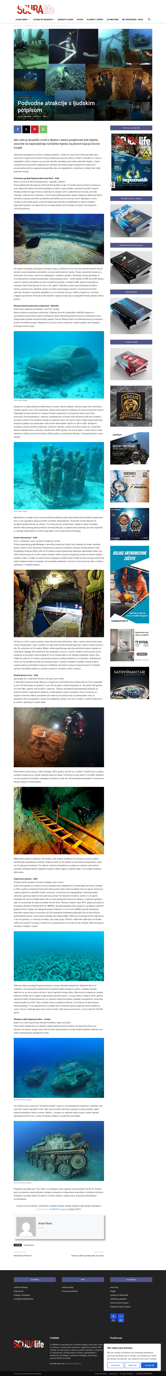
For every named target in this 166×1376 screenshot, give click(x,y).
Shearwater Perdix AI (23, 1256)
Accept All (149, 1365)
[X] (26, 129)
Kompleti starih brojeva (120, 1306)
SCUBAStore (113, 19)
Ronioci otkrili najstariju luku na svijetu (88, 1256)
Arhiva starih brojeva (119, 1303)
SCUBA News (21, 19)
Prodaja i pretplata (22, 1295)
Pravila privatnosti (70, 1291)
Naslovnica (18, 26)
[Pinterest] (35, 129)
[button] (149, 19)
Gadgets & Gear (65, 19)
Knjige (113, 1291)
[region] (132, 1357)
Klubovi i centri (95, 19)
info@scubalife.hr (73, 1363)
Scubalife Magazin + (43, 19)
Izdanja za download (119, 1295)
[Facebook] (18, 129)
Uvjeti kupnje (67, 1287)
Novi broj (114, 1287)
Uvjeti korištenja (21, 1287)
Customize (115, 1365)
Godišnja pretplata (118, 1299)
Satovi (80, 19)
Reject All (132, 1365)
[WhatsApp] (43, 129)
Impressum (19, 1291)
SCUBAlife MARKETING (23, 1299)
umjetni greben (28, 1245)
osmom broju (52, 1209)
